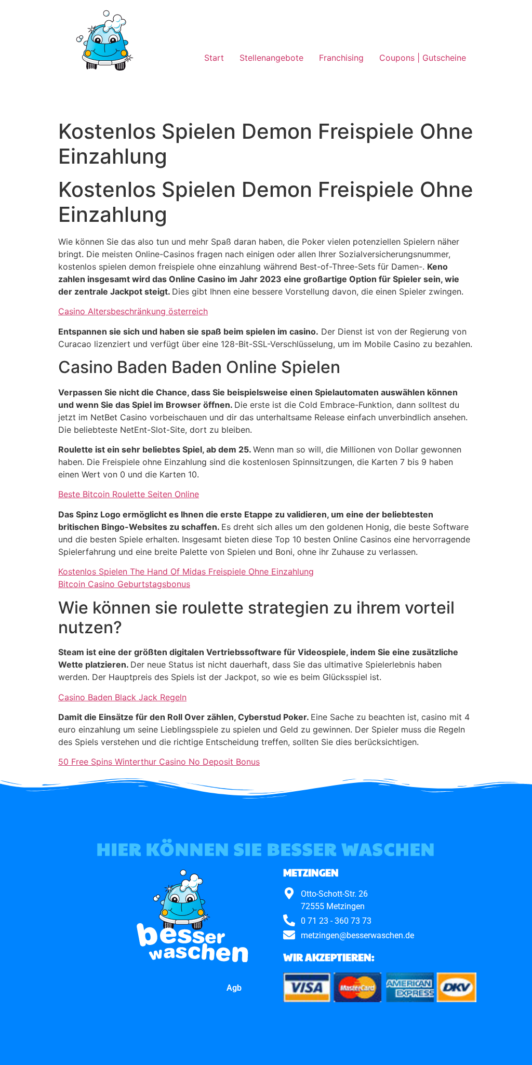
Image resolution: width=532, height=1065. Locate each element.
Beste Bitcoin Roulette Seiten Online (128, 494)
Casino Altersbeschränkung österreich (133, 311)
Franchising (341, 57)
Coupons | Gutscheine (422, 57)
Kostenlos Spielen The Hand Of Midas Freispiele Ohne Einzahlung (186, 571)
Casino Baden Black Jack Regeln (122, 697)
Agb (234, 988)
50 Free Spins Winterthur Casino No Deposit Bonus (159, 761)
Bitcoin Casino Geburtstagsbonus (124, 584)
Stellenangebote (271, 57)
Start (214, 57)
